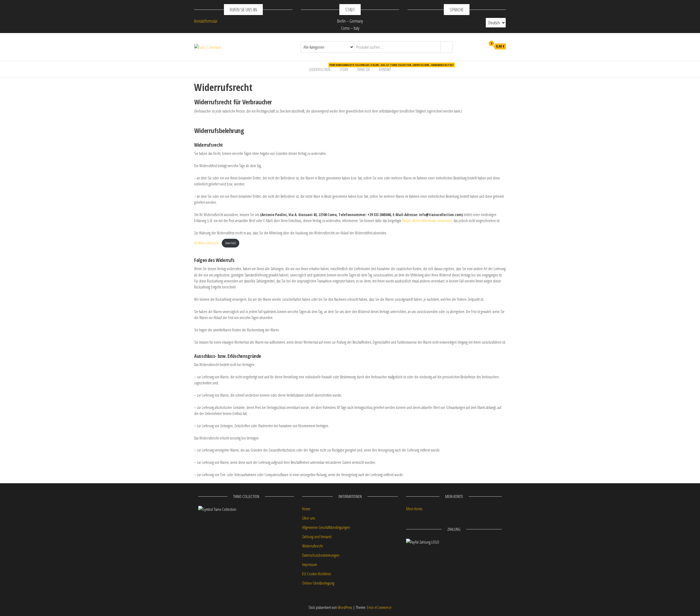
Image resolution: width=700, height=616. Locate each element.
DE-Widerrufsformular (206, 243)
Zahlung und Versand (316, 536)
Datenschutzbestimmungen (320, 555)
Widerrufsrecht (312, 546)
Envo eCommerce (379, 607)
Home (306, 508)
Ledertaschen (321, 67)
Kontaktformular (205, 21)
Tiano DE (363, 69)
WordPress (345, 607)
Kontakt (385, 69)
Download (230, 243)
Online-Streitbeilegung (318, 583)
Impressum (309, 564)
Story (343, 69)
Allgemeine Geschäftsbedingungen (326, 527)
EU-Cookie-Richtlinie (316, 573)
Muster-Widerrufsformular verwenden (427, 220)
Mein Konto (414, 508)
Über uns (308, 518)
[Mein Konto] (480, 46)
